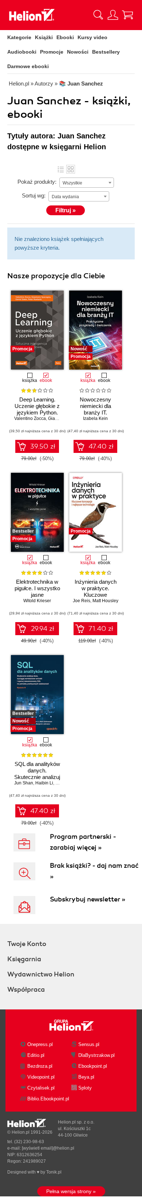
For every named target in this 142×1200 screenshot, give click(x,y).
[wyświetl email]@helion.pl (48, 1148)
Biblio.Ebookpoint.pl (48, 1098)
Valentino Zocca (30, 418)
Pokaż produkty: (36, 182)
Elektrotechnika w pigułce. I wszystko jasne (37, 588)
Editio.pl (35, 1055)
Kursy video (92, 37)
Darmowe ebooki (28, 66)
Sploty (85, 1088)
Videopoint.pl (41, 1077)
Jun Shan (23, 783)
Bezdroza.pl (39, 1066)
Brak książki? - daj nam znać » (94, 871)
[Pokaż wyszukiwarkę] (98, 14)
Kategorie (19, 37)
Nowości (77, 52)
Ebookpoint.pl (92, 1066)
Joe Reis (81, 600)
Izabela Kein (95, 418)
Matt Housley (105, 600)
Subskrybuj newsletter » (87, 899)
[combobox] (86, 183)
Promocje (51, 52)
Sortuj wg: (34, 195)
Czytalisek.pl (41, 1088)
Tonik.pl (54, 1172)
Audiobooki (21, 52)
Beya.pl (86, 1077)
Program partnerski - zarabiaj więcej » (83, 842)
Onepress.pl (40, 1044)
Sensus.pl (88, 1044)
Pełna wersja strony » (71, 1191)
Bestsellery (106, 52)
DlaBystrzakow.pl (96, 1055)
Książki (44, 37)
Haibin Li (44, 783)
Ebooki (65, 37)
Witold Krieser (37, 600)
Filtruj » (65, 210)
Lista (60, 169)
